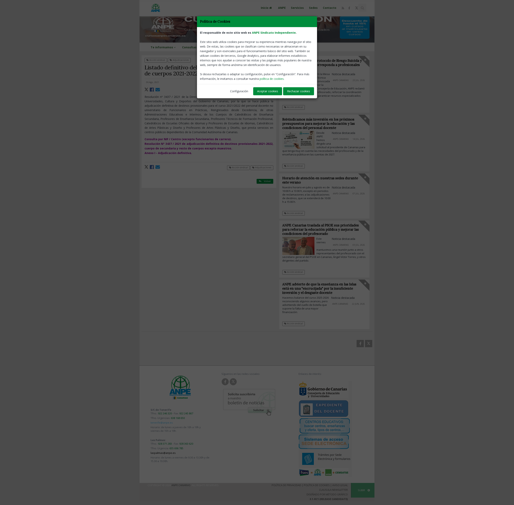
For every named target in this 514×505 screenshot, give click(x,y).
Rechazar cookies (298, 91)
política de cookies (272, 79)
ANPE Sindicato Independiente (274, 32)
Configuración (239, 91)
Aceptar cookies (267, 91)
